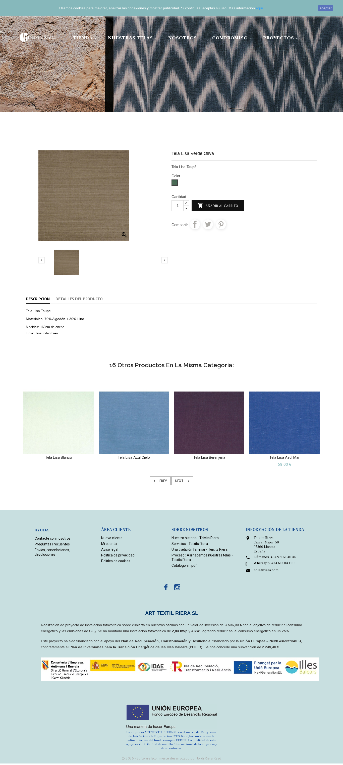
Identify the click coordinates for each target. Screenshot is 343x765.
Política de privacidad (118, 555)
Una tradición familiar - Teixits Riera (199, 549)
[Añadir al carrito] (53, 447)
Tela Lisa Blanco (58, 457)
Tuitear (208, 224)
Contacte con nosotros (53, 538)
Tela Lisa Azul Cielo (134, 457)
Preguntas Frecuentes (52, 544)
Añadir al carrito (217, 206)
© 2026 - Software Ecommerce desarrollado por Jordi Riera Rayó (171, 758)
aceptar (326, 8)
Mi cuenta (109, 544)
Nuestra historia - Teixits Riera (195, 538)
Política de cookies (115, 561)
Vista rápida (63, 447)
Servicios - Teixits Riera (190, 544)
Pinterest (221, 224)
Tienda (85, 38)
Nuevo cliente (112, 538)
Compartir (195, 224)
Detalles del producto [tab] (79, 298)
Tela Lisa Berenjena (209, 457)
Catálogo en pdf (184, 565)
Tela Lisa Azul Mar (284, 457)
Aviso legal (109, 549)
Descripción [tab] (38, 298)
